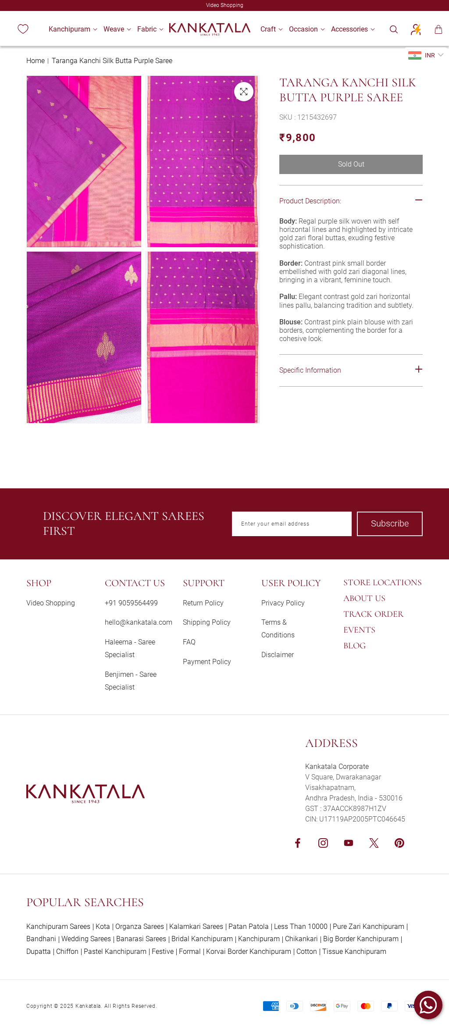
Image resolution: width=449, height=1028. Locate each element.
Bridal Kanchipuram (202, 939)
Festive (163, 951)
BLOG (354, 645)
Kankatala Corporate (337, 766)
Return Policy (203, 603)
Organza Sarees (139, 926)
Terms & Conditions (278, 628)
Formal (190, 951)
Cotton (306, 951)
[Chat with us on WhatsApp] (428, 1005)
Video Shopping (50, 603)
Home (35, 61)
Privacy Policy (283, 603)
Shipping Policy (207, 622)
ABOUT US (364, 598)
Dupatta (38, 951)
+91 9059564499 (131, 603)
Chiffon (67, 951)
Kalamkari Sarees (196, 926)
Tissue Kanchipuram (354, 951)
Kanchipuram (259, 939)
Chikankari (301, 939)
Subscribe (390, 523)
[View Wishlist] (23, 29)
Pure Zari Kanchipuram (368, 926)
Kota (103, 926)
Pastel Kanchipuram (115, 951)
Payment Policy (207, 662)
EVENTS (359, 630)
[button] (69, 29)
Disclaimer (277, 655)
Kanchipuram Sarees (58, 926)
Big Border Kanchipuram (361, 939)
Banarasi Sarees (141, 939)
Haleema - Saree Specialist (130, 648)
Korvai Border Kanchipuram (248, 951)
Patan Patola (248, 926)
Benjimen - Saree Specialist (131, 680)
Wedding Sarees (86, 939)
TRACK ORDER (373, 614)
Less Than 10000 (301, 926)
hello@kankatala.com (138, 622)
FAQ (189, 642)
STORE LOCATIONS (382, 582)
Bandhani (41, 939)
